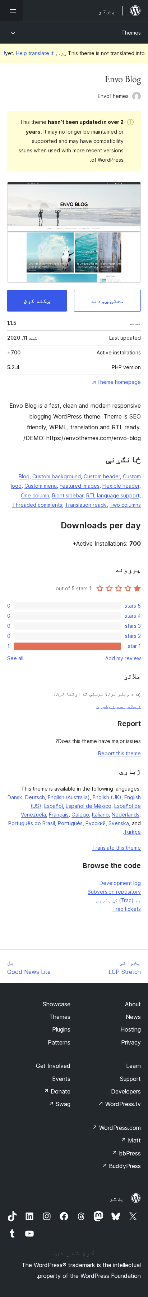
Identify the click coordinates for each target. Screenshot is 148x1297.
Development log (120, 883)
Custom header (102, 476)
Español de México (88, 806)
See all (15, 658)
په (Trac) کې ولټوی (118, 900)
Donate (56, 1091)
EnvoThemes (113, 96)
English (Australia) (69, 797)
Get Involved (53, 1065)
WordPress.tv (119, 1104)
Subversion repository (114, 892)
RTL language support (112, 495)
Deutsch (35, 797)
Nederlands (125, 814)
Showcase (56, 1004)
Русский (95, 823)
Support (130, 1078)
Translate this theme (116, 848)
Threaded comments (37, 505)
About (133, 1004)
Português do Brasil (31, 823)
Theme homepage (119, 382)
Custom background (56, 476)
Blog (24, 476)
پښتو (117, 1198)
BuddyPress (121, 1165)
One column (35, 495)
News (133, 1016)
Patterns (59, 1042)
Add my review (123, 658)
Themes (131, 33)
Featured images (80, 486)
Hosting (130, 1029)
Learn (133, 1065)
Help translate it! (29, 53)
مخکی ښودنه (107, 300)
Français (59, 814)
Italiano (100, 814)
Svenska (118, 823)
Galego (80, 814)
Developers (126, 1091)
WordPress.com (116, 1127)
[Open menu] (11, 11)
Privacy (131, 1042)
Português (70, 823)
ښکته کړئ (37, 300)
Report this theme (119, 753)
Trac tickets (126, 909)
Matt (131, 1140)
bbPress (126, 1153)
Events (61, 1078)
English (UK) (107, 797)
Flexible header (120, 486)
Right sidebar (67, 495)
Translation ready (86, 505)
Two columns (125, 505)
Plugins (61, 1029)
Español (53, 806)
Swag (59, 1104)
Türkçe (132, 832)
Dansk (15, 797)
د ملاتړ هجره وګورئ (118, 706)
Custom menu (40, 486)
